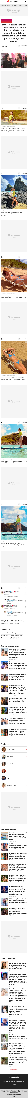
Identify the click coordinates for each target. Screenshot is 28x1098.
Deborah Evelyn (5, 633)
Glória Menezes (21, 637)
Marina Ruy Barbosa (15, 633)
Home (2, 17)
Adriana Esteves (11, 771)
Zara (15, 637)
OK (14, 1096)
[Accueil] (12, 1)
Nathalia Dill (10, 764)
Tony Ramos (10, 756)
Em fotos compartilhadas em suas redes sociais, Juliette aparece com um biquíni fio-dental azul (14, 296)
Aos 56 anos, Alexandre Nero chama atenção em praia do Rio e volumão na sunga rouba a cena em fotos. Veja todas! (18, 846)
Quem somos (20, 1081)
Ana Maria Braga (11, 785)
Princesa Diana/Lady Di (6, 637)
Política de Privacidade (9, 1081)
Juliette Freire (7, 17)
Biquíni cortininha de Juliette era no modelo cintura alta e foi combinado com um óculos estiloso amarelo (13, 379)
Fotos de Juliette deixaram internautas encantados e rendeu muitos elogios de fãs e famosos (13, 544)
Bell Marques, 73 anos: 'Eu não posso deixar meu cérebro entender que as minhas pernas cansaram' (18, 901)
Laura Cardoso (18, 635)
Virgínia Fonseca (5, 635)
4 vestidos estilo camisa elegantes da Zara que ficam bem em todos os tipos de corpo (18, 1036)
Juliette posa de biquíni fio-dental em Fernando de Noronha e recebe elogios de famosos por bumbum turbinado (13, 130)
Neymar (9, 778)
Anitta (12, 635)
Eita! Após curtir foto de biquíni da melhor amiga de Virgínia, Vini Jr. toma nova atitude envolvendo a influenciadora (18, 700)
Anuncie (14, 1084)
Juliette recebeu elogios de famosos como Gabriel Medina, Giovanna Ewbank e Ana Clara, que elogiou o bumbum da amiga (13, 621)
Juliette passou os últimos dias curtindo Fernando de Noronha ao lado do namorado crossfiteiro (13, 213)
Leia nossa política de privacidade (14, 1094)
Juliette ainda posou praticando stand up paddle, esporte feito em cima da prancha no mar (14, 462)
